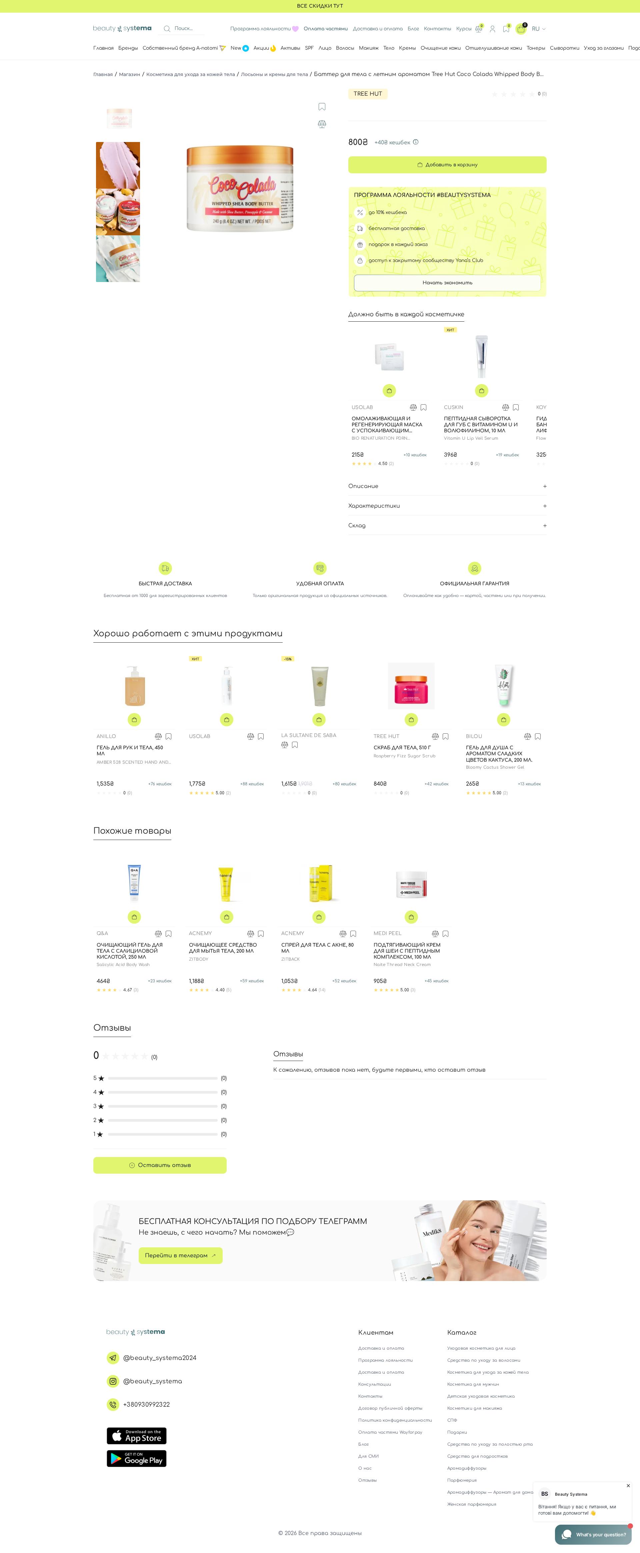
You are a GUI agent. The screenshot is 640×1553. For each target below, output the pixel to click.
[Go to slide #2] (119, 165)
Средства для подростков (477, 1456)
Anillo (106, 736)
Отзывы (367, 1480)
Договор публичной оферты (390, 1408)
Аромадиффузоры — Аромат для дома (490, 1492)
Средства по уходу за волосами (483, 1360)
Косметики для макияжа (474, 1408)
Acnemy (200, 933)
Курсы (464, 28)
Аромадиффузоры (467, 1468)
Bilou (474, 736)
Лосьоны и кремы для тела (274, 74)
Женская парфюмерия (471, 1504)
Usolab (362, 407)
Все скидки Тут (320, 6)
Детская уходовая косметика (481, 1396)
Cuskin (453, 407)
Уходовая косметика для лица (481, 1348)
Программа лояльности (260, 28)
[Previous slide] (151, 189)
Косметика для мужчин (473, 1384)
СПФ (452, 1420)
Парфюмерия (462, 1480)
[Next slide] (329, 189)
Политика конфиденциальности (395, 1420)
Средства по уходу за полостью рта (490, 1444)
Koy (541, 407)
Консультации (374, 1384)
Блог (413, 28)
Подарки (457, 1432)
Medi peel (388, 933)
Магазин (129, 74)
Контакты (437, 28)
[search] (167, 29)
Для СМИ (368, 1456)
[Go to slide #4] (119, 258)
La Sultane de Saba (308, 735)
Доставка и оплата (378, 28)
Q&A (102, 933)
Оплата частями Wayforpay (390, 1432)
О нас (365, 1468)
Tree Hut (368, 94)
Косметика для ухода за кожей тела (190, 74)
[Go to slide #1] (119, 118)
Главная (103, 74)
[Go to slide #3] (119, 212)
